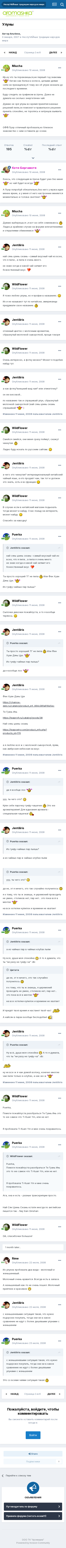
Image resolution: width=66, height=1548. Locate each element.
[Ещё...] (59, 68)
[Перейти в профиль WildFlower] (6, 286)
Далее (53, 52)
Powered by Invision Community (33, 1543)
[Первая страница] (4, 52)
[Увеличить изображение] (6, 80)
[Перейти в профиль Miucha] (6, 68)
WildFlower (20, 284)
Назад (13, 52)
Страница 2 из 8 (33, 52)
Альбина (15, 33)
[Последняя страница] (61, 52)
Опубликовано (28, 70)
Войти (33, 1435)
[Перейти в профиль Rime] (6, 1260)
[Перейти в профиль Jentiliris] (6, 247)
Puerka (17, 534)
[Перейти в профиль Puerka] (6, 536)
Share (34, 1453)
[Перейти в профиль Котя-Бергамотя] (6, 170)
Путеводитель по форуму (21, 1506)
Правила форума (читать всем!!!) (26, 1516)
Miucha (17, 66)
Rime (15, 1258)
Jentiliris (18, 245)
